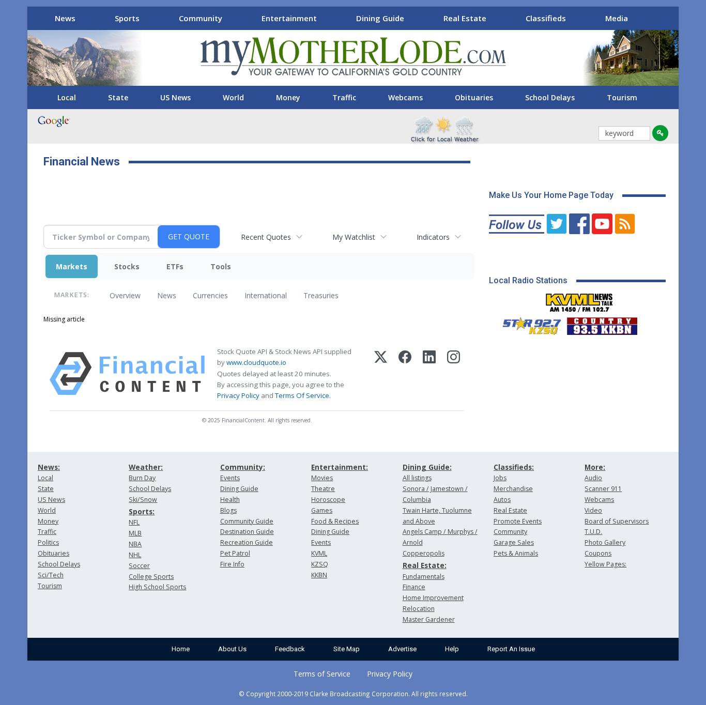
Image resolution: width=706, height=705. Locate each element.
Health (230, 499)
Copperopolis (423, 553)
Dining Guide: (427, 467)
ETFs (174, 266)
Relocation (419, 608)
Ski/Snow (143, 499)
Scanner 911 (603, 488)
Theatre (323, 488)
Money (288, 97)
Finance (414, 587)
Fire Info (232, 564)
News (65, 18)
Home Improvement (433, 597)
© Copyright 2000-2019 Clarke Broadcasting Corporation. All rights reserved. (353, 693)
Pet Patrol (235, 553)
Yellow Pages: (605, 564)
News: (49, 467)
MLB (135, 533)
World (233, 97)
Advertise (402, 649)
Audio (593, 477)
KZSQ (319, 564)
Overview (125, 295)
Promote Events (518, 521)
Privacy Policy (238, 395)
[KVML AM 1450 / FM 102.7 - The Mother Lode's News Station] (579, 300)
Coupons (598, 553)
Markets (71, 266)
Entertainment (289, 18)
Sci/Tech (51, 575)
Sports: (142, 511)
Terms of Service (322, 674)
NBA (135, 544)
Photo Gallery (605, 542)
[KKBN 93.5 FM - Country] (602, 323)
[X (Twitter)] (380, 373)
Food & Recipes (335, 521)
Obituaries (474, 97)
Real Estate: (425, 565)
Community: (242, 467)
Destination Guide (247, 531)
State (118, 97)
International (265, 295)
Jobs (500, 477)
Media (616, 18)
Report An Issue (511, 649)
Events (230, 477)
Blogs (228, 510)
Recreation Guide (246, 542)
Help (452, 649)
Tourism (622, 97)
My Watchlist (353, 237)
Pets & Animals (516, 553)
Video (593, 510)
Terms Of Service (302, 395)
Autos (502, 499)
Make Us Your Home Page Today (551, 195)
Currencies (210, 295)
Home (181, 649)
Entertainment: (339, 467)
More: (595, 467)
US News (175, 97)
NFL (134, 522)
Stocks (127, 266)
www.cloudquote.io (256, 362)
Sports (127, 18)
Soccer (139, 565)
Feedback (290, 649)
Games (321, 510)
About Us (232, 649)
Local (66, 97)
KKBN (319, 575)
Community (200, 18)
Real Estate (464, 18)
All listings (417, 477)
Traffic (344, 97)
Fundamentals (423, 576)
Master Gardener (429, 619)
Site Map (346, 649)
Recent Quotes (266, 237)
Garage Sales (514, 542)
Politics (48, 542)
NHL (135, 554)
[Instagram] (453, 373)
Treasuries (321, 295)
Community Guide (246, 521)
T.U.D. (593, 531)
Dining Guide (380, 18)
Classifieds (546, 18)
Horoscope (328, 499)
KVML (319, 553)
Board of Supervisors (617, 521)
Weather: (146, 467)
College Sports (151, 576)
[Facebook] (405, 373)
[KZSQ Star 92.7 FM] (527, 323)
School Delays (550, 97)
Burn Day (142, 477)
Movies (322, 477)
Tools (220, 266)
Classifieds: (514, 467)
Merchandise (513, 488)
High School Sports (157, 587)
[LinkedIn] (429, 373)
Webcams (405, 97)
